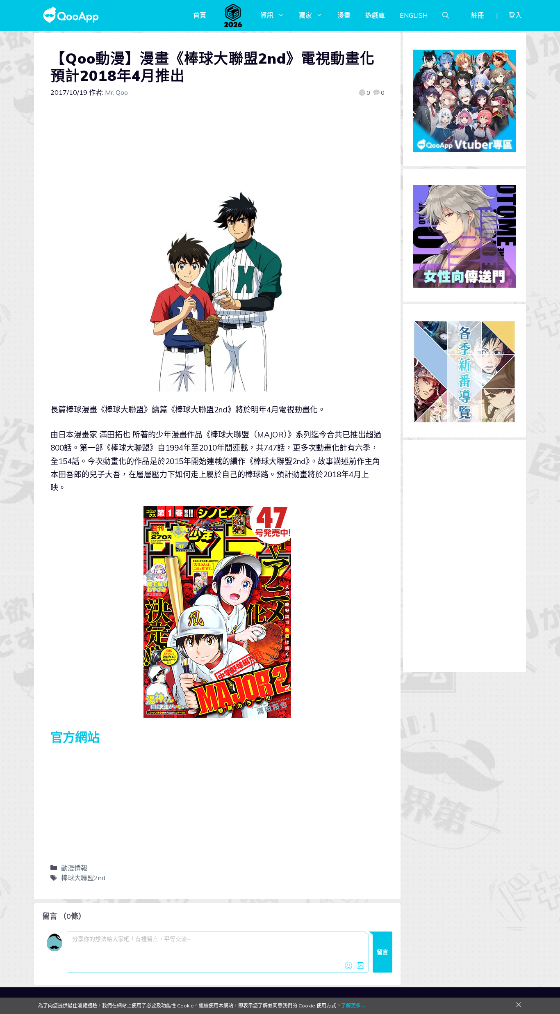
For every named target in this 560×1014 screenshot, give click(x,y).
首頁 (199, 15)
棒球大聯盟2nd (83, 878)
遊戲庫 (375, 15)
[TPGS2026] (233, 15)
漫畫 (344, 15)
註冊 (477, 15)
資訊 (266, 15)
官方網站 (75, 737)
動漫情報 (74, 868)
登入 (515, 15)
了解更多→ (353, 1006)
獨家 (305, 15)
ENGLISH (414, 15)
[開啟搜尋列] (445, 15)
